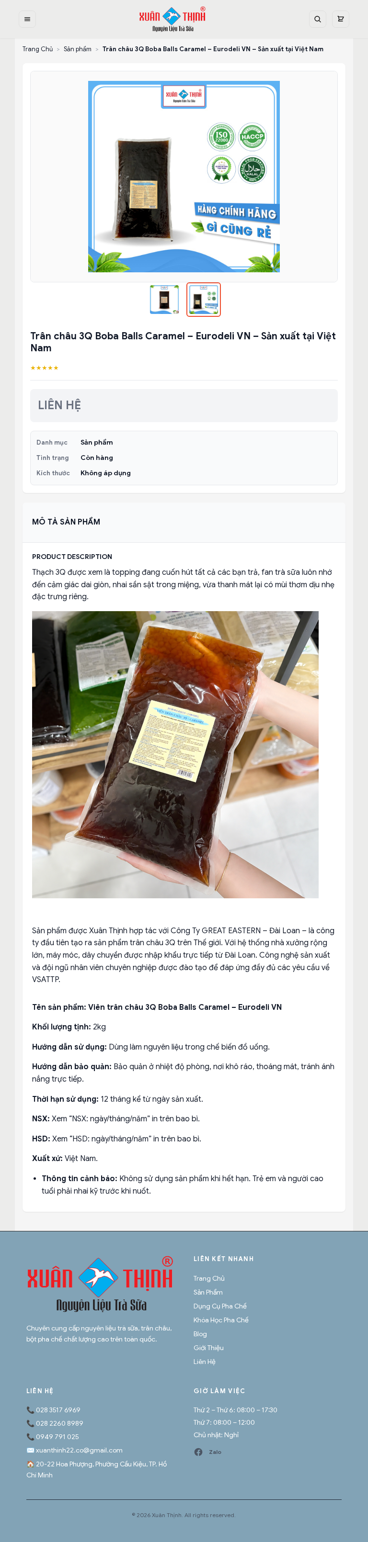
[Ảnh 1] (164, 299)
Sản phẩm (78, 49)
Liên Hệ (205, 1361)
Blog (200, 1334)
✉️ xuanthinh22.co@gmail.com (74, 1450)
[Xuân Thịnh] (100, 1284)
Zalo (215, 1451)
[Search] (317, 19)
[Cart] (340, 19)
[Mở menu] (27, 19)
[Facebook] (198, 1452)
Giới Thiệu (209, 1347)
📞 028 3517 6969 (53, 1410)
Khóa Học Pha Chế (221, 1320)
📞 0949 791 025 (52, 1436)
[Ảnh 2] (203, 299)
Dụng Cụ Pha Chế (220, 1306)
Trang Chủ (38, 49)
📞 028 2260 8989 (54, 1423)
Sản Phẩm (208, 1292)
